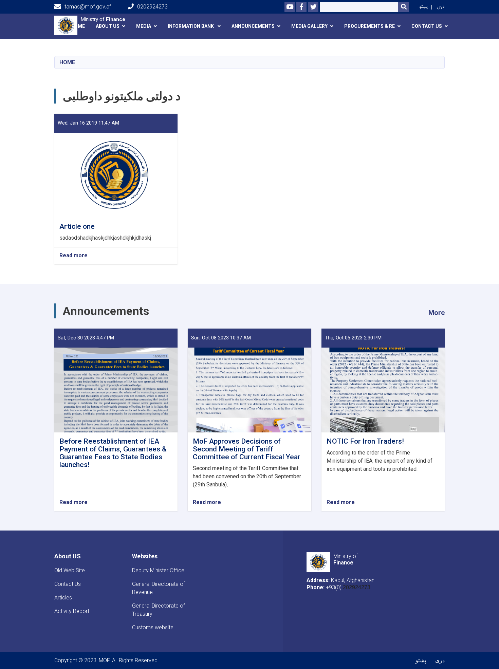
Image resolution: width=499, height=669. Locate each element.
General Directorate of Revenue (158, 588)
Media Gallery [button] (309, 26)
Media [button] (143, 26)
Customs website (152, 627)
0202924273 (152, 6)
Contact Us (67, 584)
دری (441, 6)
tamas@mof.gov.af (87, 6)
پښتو (423, 6)
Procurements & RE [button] (369, 26)
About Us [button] (107, 26)
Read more (73, 255)
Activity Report (71, 611)
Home (67, 62)
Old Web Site (69, 570)
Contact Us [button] (426, 26)
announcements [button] (253, 26)
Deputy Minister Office (158, 570)
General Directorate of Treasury (158, 609)
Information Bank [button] (191, 26)
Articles (63, 597)
